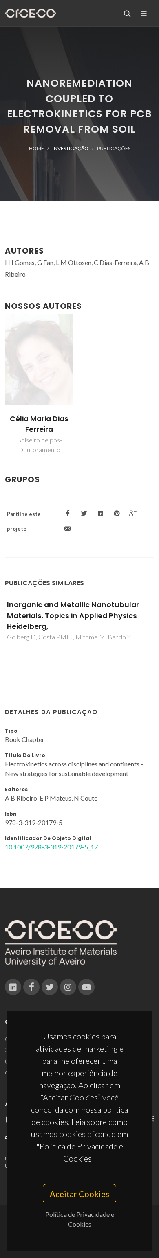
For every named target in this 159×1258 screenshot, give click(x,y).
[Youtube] (86, 987)
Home (36, 148)
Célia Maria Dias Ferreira (39, 424)
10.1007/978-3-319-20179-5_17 (51, 847)
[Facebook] (31, 987)
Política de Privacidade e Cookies (79, 1219)
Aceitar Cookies (79, 1194)
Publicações (113, 148)
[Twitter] (50, 987)
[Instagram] (68, 987)
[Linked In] (13, 987)
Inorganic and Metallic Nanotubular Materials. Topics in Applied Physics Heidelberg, (73, 615)
